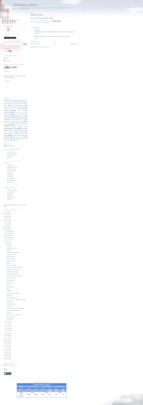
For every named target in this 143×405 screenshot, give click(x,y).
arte (8, 103)
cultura (19, 112)
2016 (7, 335)
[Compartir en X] (57, 21)
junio (8, 244)
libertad (12, 121)
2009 (7, 350)
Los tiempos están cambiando (13, 252)
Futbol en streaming (11, 259)
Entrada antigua (74, 43)
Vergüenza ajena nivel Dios (13, 274)
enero (8, 330)
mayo (8, 321)
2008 (7, 352)
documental (6, 114)
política (10, 132)
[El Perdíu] (4, 59)
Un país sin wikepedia (11, 265)
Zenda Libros (10, 182)
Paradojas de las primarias (12, 271)
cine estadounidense (17, 105)
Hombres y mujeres (11, 261)
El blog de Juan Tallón (12, 167)
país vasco (12, 130)
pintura (23, 130)
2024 (7, 216)
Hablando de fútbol (11, 256)
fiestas (22, 116)
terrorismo (12, 138)
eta (23, 114)
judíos (17, 119)
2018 (7, 229)
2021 (7, 223)
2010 (7, 348)
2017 (7, 333)
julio (8, 242)
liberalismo (7, 121)
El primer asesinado (11, 304)
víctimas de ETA (24, 138)
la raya (21, 119)
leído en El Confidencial (43, 22)
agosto (8, 239)
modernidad (6, 126)
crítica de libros (9, 112)
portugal (16, 132)
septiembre (9, 237)
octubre (9, 235)
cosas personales (10, 110)
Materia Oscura (10, 194)
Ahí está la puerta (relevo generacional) (15, 308)
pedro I (16, 130)
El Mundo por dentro (12, 169)
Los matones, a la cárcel (12, 297)
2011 (7, 346)
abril (8, 324)
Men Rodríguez (12, 101)
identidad (25, 118)
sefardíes (15, 135)
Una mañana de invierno (12, 248)
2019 (7, 227)
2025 (7, 214)
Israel (25, 100)
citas (26, 105)
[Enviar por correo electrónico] (54, 21)
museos (26, 126)
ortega (9, 130)
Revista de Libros (11, 178)
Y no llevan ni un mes (11, 254)
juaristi (12, 119)
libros (26, 121)
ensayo (12, 114)
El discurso (9, 250)
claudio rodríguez (17, 107)
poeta (26, 130)
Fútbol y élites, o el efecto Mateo (14, 314)
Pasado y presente (11, 317)
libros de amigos (7, 123)
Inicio (55, 43)
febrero (8, 328)
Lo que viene (9, 306)
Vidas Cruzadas (10, 197)
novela (5, 130)
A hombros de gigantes (12, 190)
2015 (7, 337)
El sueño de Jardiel (11, 171)
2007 (7, 354)
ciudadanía (6, 107)
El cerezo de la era (11, 152)
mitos (26, 125)
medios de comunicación (21, 123)
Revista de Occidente (12, 180)
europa (26, 114)
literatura (12, 123)
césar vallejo (25, 112)
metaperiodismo (9, 125)
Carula (9, 28)
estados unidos (18, 114)
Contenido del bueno (11, 278)
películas (20, 130)
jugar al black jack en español (12, 76)
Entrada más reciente (35, 43)
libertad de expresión (18, 121)
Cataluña (6, 100)
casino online (7, 77)
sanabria (10, 135)
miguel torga (20, 125)
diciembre (9, 231)
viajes (17, 138)
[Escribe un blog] (55, 21)
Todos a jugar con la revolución (14, 310)
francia (26, 116)
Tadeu (8, 157)
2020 (7, 225)
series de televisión (22, 135)
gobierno (6, 118)
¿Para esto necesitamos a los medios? (15, 267)
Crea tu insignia (7, 60)
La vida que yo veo (11, 282)
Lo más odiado (10, 192)
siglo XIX (6, 137)
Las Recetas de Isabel (12, 154)
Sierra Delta (9, 195)
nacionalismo (8, 128)
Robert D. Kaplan (19, 102)
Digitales (9, 263)
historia (10, 118)
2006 (7, 356)
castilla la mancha (18, 103)
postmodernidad (24, 132)
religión (26, 133)
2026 (7, 212)
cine (9, 105)
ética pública (15, 140)
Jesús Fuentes (10, 175)
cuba (17, 112)
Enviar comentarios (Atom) (43, 47)
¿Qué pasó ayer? (10, 319)
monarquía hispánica (16, 126)
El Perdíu (10, 30)
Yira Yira (9, 199)
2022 (7, 220)
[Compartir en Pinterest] (60, 21)
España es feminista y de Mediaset (14, 276)
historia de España (17, 118)
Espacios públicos (11, 280)
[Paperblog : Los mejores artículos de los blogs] (8, 52)
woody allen (6, 140)
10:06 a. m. (36, 38)
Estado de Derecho (13, 100)
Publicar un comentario (34, 41)
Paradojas (9, 284)
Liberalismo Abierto (25, 5)
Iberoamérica (21, 100)
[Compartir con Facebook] (59, 21)
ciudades (10, 107)
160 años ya (9, 246)
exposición (7, 116)
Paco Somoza (10, 156)
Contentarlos (9, 302)
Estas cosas (33, 18)
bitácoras (12, 103)
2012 (7, 343)
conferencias (6, 108)
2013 (7, 341)
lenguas (26, 119)
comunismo (25, 107)
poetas (5, 132)
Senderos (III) (10, 286)
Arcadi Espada (10, 165)
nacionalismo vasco (21, 128)
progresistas (6, 133)
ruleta (15, 205)
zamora (11, 140)
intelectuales (7, 119)
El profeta (9, 312)
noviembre (9, 233)
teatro (8, 138)
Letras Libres (10, 176)
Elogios (8, 289)
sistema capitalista (19, 137)
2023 (7, 218)
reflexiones (21, 133)
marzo (8, 326)
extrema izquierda (15, 116)
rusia (5, 135)
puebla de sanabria (13, 133)
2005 (7, 358)
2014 (7, 339)
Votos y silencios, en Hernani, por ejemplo (16, 299)
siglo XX (12, 137)
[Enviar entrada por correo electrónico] (51, 20)
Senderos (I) (9, 295)
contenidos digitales (13, 108)
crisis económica (23, 110)
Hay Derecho (10, 173)
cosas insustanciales (22, 108)
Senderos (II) (9, 291)
